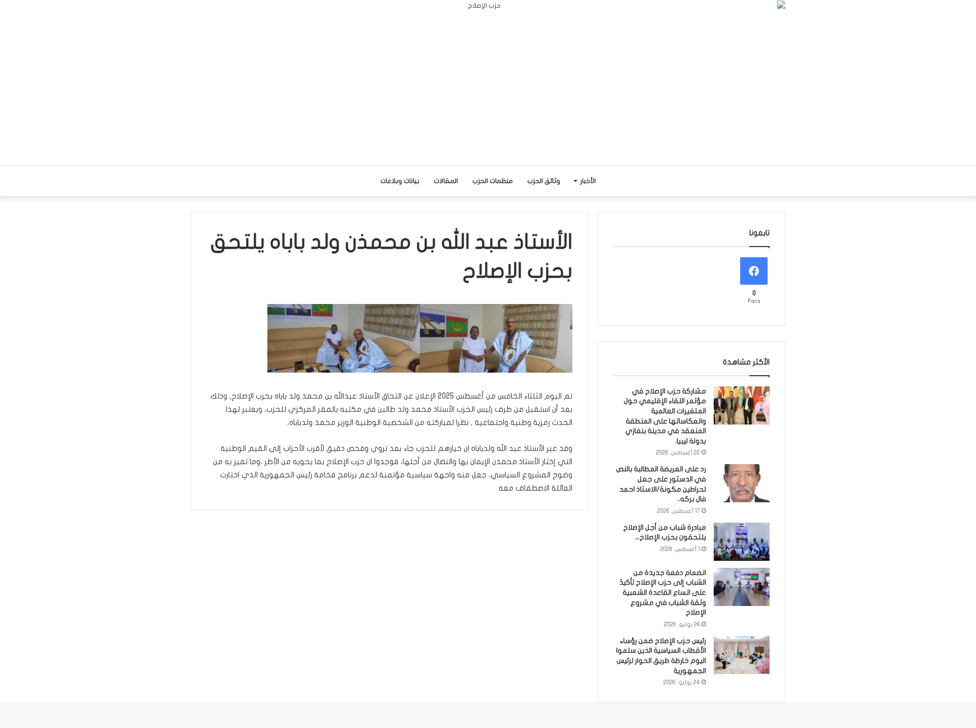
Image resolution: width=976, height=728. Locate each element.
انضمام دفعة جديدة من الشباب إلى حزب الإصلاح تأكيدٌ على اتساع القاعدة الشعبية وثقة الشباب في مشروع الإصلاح (662, 592)
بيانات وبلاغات (399, 181)
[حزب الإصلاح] (488, 83)
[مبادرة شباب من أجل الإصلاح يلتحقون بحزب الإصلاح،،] (742, 542)
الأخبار (588, 181)
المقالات (446, 181)
